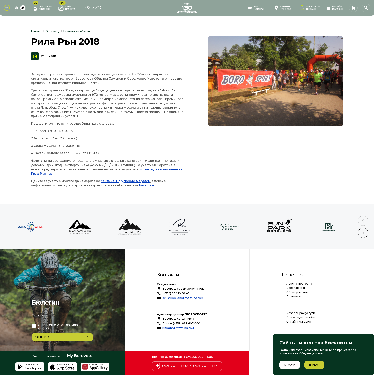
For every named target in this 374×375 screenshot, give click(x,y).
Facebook (147, 185)
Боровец (52, 31)
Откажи (289, 364)
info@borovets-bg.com (178, 328)
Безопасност (295, 288)
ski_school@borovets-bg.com (182, 298)
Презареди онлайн (300, 317)
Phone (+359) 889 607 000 (181, 323)
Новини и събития (76, 31)
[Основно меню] (12, 27)
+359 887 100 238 (205, 366)
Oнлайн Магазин (298, 321)
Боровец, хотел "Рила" (178, 318)
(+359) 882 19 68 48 (175, 293)
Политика (293, 296)
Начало (36, 31)
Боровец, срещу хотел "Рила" (183, 288)
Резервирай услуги (300, 313)
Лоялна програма (299, 283)
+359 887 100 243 (175, 366)
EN (6, 7)
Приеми (314, 364)
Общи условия (297, 292)
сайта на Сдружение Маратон (125, 181)
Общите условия (311, 353)
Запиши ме (42, 337)
